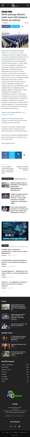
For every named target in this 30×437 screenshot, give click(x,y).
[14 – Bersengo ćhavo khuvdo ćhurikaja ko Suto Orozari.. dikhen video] (6, 338)
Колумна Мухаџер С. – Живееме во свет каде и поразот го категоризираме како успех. (15, 273)
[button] (2, 5)
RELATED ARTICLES (8, 178)
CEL (3, 432)
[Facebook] (10, 426)
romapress (5, 22)
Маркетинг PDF (23, 432)
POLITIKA (10, 11)
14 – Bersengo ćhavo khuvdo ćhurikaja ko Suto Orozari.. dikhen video (18, 338)
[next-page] (5, 216)
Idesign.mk (16, 435)
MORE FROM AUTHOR (20, 178)
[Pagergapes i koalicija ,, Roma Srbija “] (6, 346)
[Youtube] (19, 426)
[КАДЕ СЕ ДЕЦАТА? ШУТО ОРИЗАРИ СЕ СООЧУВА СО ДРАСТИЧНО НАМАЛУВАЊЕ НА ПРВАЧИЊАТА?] (6, 185)
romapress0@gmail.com (18, 416)
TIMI (11, 432)
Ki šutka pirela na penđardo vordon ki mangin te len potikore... (18, 353)
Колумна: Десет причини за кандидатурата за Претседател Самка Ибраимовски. (14, 251)
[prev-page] (3, 216)
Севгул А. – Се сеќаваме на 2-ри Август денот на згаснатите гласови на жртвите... (14, 284)
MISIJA (7, 432)
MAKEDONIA (4, 9)
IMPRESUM (16, 432)
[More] (22, 26)
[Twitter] (15, 426)
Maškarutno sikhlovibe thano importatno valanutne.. (22, 168)
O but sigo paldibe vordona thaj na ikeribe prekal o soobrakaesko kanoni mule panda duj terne (8, 170)
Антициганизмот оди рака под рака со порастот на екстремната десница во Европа (14, 262)
